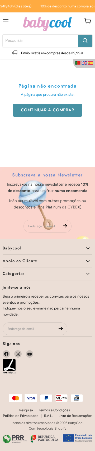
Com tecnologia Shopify (47, 428)
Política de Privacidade (20, 416)
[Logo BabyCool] (47, 23)
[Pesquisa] (85, 41)
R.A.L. (48, 416)
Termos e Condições (54, 410)
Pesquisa (26, 410)
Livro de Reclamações (75, 416)
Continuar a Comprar (47, 110)
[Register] (65, 226)
